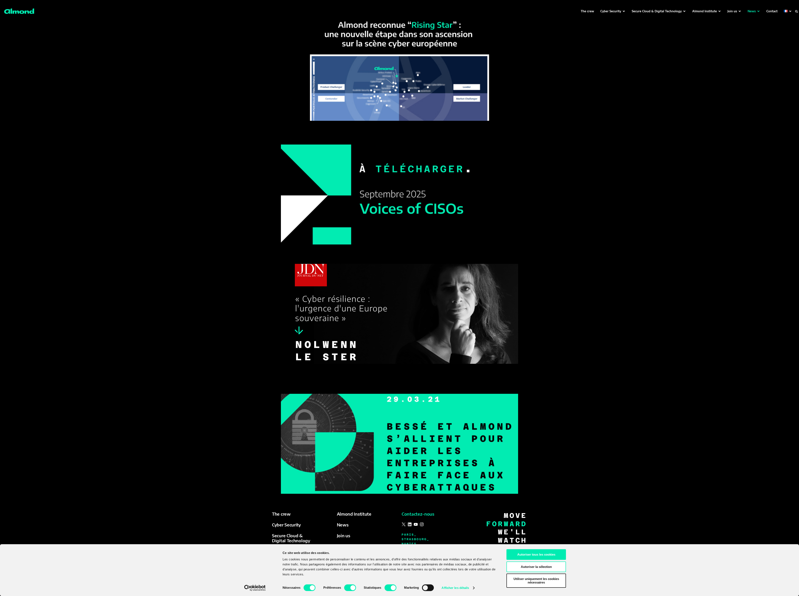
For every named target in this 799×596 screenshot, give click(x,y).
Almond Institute (354, 513)
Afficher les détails (455, 588)
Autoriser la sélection (536, 567)
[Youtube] (416, 524)
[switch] (350, 587)
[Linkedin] (410, 524)
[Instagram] (422, 524)
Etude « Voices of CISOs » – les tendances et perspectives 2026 (360, 137)
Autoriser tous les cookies (536, 554)
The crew (281, 513)
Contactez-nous (418, 513)
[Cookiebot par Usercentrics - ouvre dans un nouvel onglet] (255, 588)
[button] (613, 11)
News (343, 524)
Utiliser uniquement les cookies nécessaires (536, 580)
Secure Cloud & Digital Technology (291, 538)
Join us (343, 535)
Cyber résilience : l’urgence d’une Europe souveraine (347, 257)
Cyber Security (286, 524)
